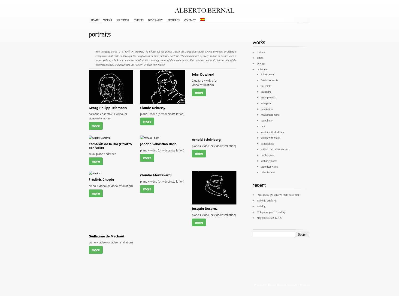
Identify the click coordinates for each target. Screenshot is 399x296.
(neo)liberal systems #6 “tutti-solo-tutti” (278, 194)
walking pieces (269, 161)
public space (267, 155)
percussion (267, 109)
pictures (174, 20)
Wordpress (304, 284)
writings (123, 20)
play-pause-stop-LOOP (269, 217)
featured (261, 52)
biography (155, 20)
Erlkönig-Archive (266, 200)
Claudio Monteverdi (156, 175)
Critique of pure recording (271, 212)
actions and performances (275, 149)
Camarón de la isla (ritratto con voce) (110, 146)
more (96, 126)
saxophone (266, 120)
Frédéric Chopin (101, 179)
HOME (95, 20)
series (260, 57)
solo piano (266, 103)
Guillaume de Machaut (106, 236)
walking (261, 206)
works (107, 20)
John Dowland (203, 74)
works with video (270, 137)
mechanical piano (270, 114)
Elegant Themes (276, 284)
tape (263, 126)
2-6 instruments (269, 80)
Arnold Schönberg (206, 139)
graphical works (269, 166)
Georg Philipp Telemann (108, 108)
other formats (268, 172)
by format (262, 69)
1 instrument (268, 74)
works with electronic (272, 132)
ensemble (266, 86)
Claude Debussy (152, 108)
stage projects (268, 97)
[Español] (202, 19)
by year (261, 63)
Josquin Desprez (205, 208)
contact (190, 20)
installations (267, 143)
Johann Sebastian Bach (158, 144)
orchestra (266, 91)
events (139, 20)
